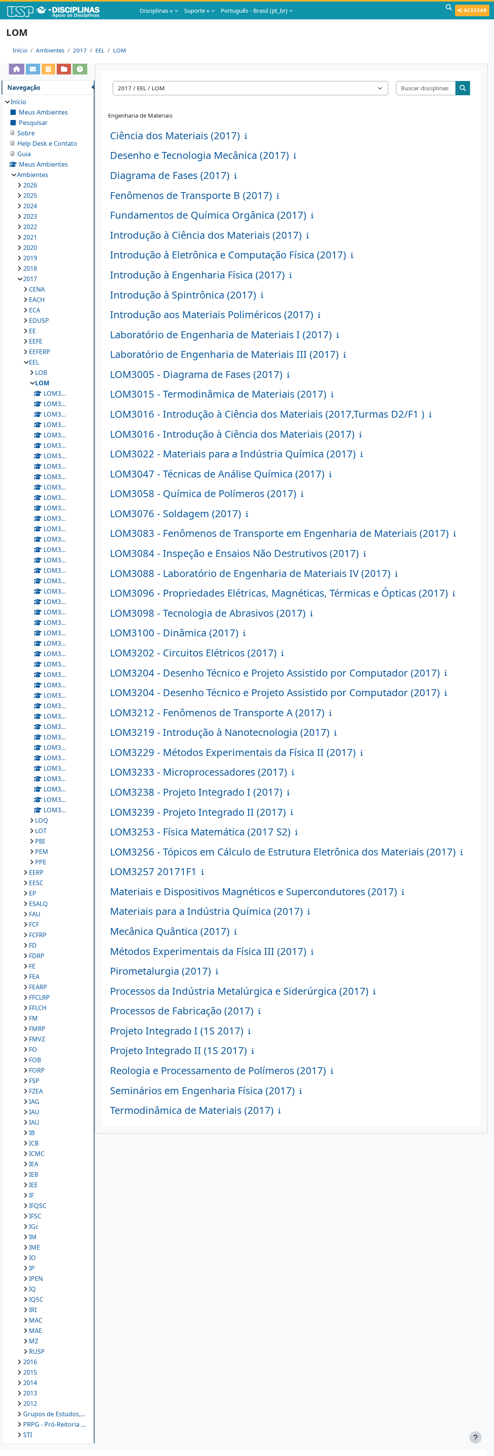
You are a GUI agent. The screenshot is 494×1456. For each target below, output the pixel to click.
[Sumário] (247, 136)
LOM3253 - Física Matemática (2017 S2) (200, 832)
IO (32, 1258)
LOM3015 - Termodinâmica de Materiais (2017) (218, 394)
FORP (37, 1070)
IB (32, 1133)
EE (32, 331)
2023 (30, 216)
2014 (30, 1382)
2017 (80, 50)
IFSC (35, 1216)
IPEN (36, 1278)
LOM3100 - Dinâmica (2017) (174, 632)
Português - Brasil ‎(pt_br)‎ (254, 10)
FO (33, 1049)
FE (32, 966)
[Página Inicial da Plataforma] (16, 69)
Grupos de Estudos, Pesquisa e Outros (55, 1414)
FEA (34, 976)
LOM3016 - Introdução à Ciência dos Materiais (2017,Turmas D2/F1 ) (267, 414)
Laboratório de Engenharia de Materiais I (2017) (221, 334)
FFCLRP (39, 997)
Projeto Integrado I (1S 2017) (177, 1031)
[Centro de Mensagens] (33, 69)
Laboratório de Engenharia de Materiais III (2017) (224, 354)
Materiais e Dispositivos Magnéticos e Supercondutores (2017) (253, 891)
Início (20, 50)
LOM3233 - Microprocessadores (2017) (198, 772)
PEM (41, 851)
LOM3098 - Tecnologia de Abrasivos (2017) (208, 613)
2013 (30, 1393)
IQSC (36, 1299)
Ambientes (50, 50)
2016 (30, 1362)
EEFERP (39, 352)
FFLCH (38, 1008)
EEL (100, 50)
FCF (34, 924)
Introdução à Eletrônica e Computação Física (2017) (228, 255)
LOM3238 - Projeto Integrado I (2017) (196, 792)
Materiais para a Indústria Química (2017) (206, 911)
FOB (35, 1060)
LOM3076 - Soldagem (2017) (175, 513)
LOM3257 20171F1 (153, 871)
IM (33, 1237)
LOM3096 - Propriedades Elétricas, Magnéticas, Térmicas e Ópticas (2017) (279, 593)
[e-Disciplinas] (65, 10)
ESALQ (38, 903)
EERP (36, 872)
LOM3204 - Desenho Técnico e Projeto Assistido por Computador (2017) (275, 673)
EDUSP (39, 320)
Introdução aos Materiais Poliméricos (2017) (211, 314)
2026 (30, 185)
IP (32, 1268)
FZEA (36, 1091)
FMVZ (37, 1039)
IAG (34, 1101)
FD (33, 945)
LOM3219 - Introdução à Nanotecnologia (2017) (220, 732)
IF (31, 1195)
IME (34, 1247)
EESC (36, 883)
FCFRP (38, 935)
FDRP (36, 956)
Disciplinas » (156, 10)
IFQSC (37, 1205)
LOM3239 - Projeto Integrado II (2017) (198, 812)
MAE (35, 1330)
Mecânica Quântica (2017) (170, 931)
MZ (33, 1341)
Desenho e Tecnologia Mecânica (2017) (199, 155)
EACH (37, 299)
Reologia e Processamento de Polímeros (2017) (218, 1070)
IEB (33, 1174)
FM (33, 1018)
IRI (33, 1310)
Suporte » (197, 10)
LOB (41, 372)
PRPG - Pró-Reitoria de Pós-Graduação (55, 1424)
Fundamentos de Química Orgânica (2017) (208, 215)
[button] (449, 10)
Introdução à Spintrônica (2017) (183, 295)
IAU (34, 1112)
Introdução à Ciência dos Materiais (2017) (206, 235)
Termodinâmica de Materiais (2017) (192, 1110)
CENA (37, 289)
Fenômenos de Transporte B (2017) (191, 195)
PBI (40, 841)
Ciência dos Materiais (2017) (175, 135)
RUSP (37, 1351)
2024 (30, 206)
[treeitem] (48, 768)
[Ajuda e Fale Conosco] (80, 69)
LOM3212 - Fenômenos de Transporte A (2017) (217, 712)
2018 (30, 268)
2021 (30, 237)
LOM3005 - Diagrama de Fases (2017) (196, 374)
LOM (119, 50)
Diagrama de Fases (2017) (170, 175)
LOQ (41, 820)
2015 (30, 1372)
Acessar (474, 10)
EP (32, 893)
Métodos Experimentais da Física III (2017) (208, 951)
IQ (32, 1289)
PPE (40, 862)
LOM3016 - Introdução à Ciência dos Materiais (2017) (232, 434)
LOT (41, 831)
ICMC (36, 1153)
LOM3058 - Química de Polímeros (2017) (203, 493)
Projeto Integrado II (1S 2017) (178, 1050)
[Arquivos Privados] (64, 69)
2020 (30, 247)
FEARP (38, 987)
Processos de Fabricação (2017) (182, 1010)
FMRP (37, 1028)
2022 (30, 227)
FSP (34, 1080)
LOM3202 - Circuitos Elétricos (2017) (193, 653)
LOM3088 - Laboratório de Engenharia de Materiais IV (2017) (250, 573)
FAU (35, 914)
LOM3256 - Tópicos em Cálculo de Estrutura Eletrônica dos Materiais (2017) (283, 852)
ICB (34, 1143)
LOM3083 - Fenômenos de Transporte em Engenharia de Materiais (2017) (279, 533)
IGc (34, 1226)
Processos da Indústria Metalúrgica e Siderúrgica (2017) (239, 991)
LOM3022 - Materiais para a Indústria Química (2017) (233, 454)
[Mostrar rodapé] (475, 1437)
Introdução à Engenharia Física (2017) (197, 275)
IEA (33, 1164)
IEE (33, 1185)
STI (27, 1435)
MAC (35, 1320)
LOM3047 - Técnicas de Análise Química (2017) (217, 474)
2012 (30, 1403)
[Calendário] (48, 69)
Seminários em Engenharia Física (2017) (202, 1090)
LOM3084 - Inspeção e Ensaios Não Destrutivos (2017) (234, 553)
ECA (34, 310)
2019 (30, 258)
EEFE (35, 341)
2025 (30, 195)
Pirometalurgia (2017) (160, 971)
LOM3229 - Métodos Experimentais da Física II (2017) (233, 752)
